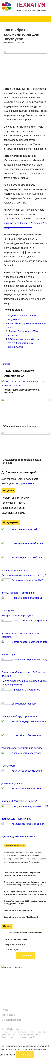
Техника (6, 364)
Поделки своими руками (15, 497)
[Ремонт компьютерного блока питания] (25, 381)
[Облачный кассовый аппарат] (25, 400)
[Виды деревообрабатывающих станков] (25, 433)
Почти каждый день (16, 939)
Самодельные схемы (13, 512)
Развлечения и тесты (13, 502)
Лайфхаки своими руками (14, 845)
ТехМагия (30, 5)
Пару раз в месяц (15, 944)
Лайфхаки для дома (12, 507)
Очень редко (12, 949)
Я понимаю (25, 1054)
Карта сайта (8, 1014)
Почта (4, 1009)
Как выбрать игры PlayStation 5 (19, 910)
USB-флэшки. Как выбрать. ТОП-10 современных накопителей (23, 343)
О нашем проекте (11, 1019)
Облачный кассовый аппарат (20, 426)
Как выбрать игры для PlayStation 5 (21, 917)
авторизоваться (25, 483)
